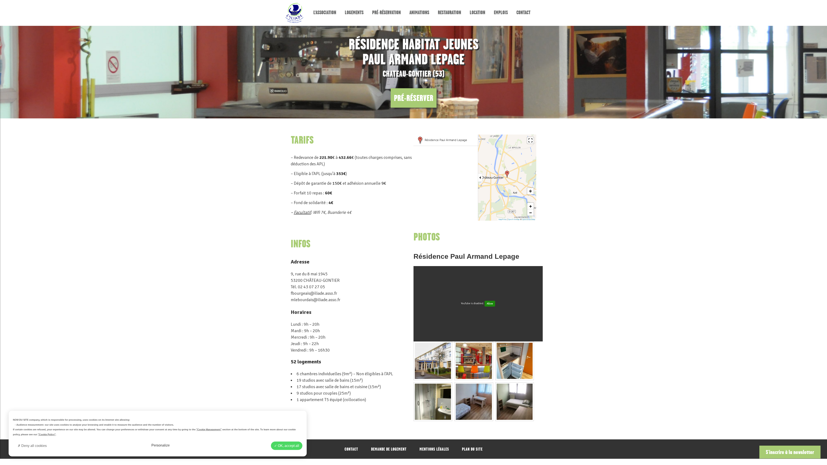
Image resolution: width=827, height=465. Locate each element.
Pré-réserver (413, 98)
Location (477, 12)
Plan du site (472, 449)
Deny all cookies (33, 446)
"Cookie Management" (209, 429)
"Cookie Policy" (47, 434)
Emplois (501, 12)
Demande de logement (389, 449)
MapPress (503, 219)
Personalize (160, 445)
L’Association (324, 12)
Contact (523, 12)
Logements (354, 12)
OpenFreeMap (514, 219)
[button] (507, 174)
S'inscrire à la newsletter (790, 452)
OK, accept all (288, 446)
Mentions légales (434, 449)
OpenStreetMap (528, 219)
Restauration (449, 12)
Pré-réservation (386, 12)
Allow (490, 303)
